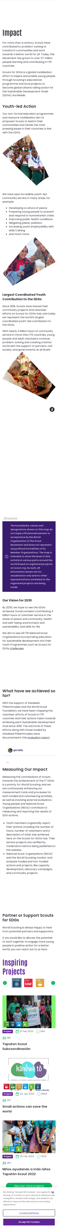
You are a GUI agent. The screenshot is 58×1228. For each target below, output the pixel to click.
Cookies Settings (29, 1213)
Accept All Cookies (29, 1222)
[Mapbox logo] (10, 518)
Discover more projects (29, 1186)
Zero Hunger (40, 983)
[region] (29, 463)
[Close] (52, 1192)
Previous (5, 983)
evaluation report (38, 737)
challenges (17, 648)
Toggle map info (52, 409)
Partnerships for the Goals (17, 983)
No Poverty (28, 983)
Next (53, 983)
